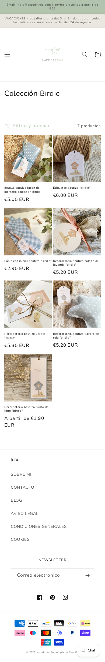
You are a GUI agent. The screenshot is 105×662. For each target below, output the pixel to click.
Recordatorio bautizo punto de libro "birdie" (26, 409)
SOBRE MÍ (21, 474)
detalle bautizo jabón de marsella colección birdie (22, 190)
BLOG (16, 500)
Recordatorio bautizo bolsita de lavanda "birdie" (76, 263)
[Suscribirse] (87, 575)
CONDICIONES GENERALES (39, 526)
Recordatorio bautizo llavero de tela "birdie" (76, 336)
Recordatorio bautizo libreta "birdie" (24, 336)
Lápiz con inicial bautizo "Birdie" (28, 261)
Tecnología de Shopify (65, 652)
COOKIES (20, 539)
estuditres (43, 652)
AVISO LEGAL (24, 513)
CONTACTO (22, 487)
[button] (7, 54)
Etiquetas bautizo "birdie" (71, 188)
